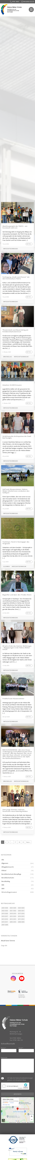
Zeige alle (4, 945)
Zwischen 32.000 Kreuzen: (12, 385)
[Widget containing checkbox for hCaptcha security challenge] (15, 1086)
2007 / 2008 (5, 925)
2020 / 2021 (21, 910)
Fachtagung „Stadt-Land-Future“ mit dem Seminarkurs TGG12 (16, 278)
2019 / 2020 (5, 913)
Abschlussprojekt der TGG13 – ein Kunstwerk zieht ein (15, 227)
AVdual (3, 870)
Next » (28, 842)
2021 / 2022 (13, 910)
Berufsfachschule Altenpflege (11, 874)
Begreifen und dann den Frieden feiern (17, 595)
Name (3, 1048)
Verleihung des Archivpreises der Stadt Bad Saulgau (17, 437)
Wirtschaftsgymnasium (9, 892)
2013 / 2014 (5, 919)
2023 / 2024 (21, 908)
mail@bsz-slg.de (28, 1)
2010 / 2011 (5, 922)
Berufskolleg (5, 881)
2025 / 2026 (5, 908)
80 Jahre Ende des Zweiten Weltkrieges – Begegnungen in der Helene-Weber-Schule (17, 647)
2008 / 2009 (21, 922)
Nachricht (4, 1057)
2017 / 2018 (21, 913)
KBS (2, 885)
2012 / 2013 (13, 919)
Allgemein (4, 863)
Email (21, 1048)
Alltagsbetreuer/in (7, 867)
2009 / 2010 (13, 922)
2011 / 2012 (21, 919)
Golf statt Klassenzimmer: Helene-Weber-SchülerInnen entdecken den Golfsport (16, 491)
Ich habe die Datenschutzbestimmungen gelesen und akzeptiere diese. (20, 1079)
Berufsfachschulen (7, 878)
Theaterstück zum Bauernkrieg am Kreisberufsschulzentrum (15, 331)
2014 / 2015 (21, 916)
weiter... (29, 244)
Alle (2, 860)
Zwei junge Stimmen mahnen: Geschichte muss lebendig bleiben (15, 810)
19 (23, 842)
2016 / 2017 (5, 916)
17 (15, 842)
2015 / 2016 (13, 916)
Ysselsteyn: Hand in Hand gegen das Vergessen (16, 542)
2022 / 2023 (5, 910)
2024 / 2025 (13, 908)
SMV (2, 888)
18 (19, 842)
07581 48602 (15, 1)
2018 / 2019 (13, 913)
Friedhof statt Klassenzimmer (13, 698)
